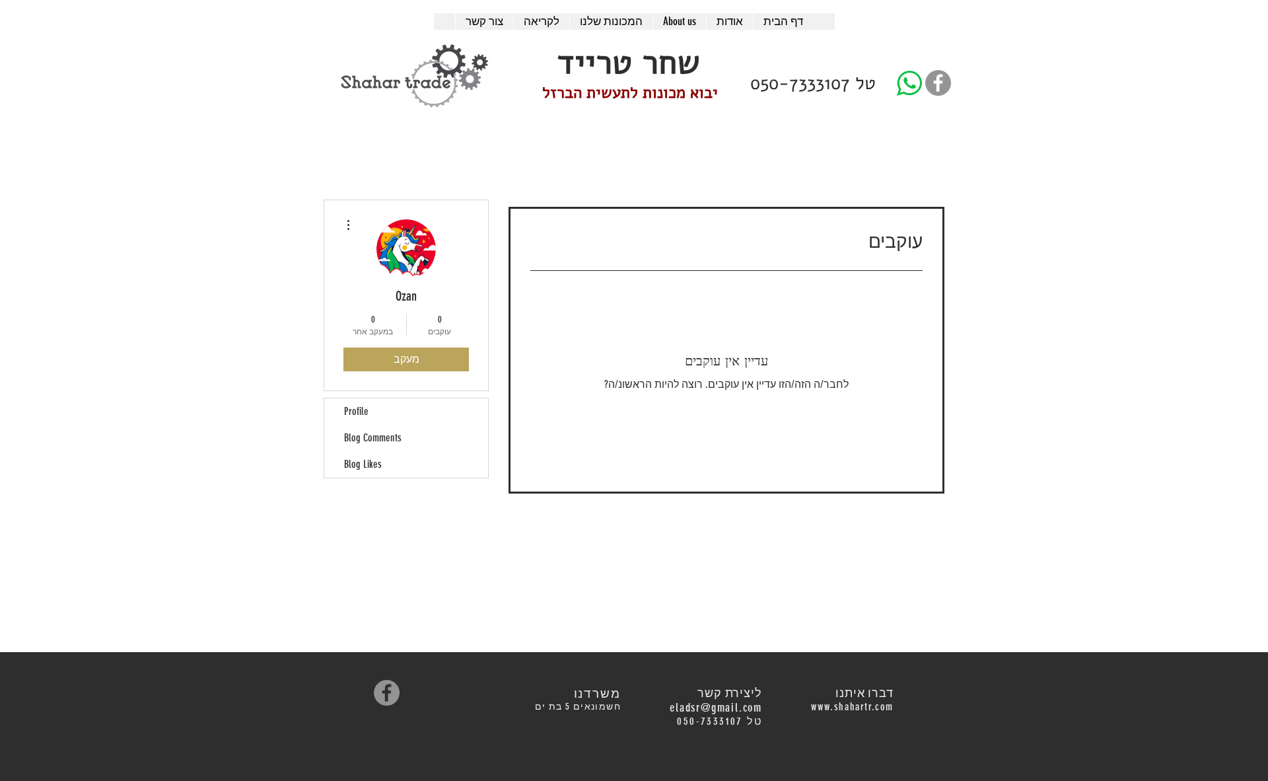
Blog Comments (373, 437)
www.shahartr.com (852, 706)
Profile (356, 411)
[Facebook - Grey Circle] (938, 83)
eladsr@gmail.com (716, 707)
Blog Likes (363, 464)
